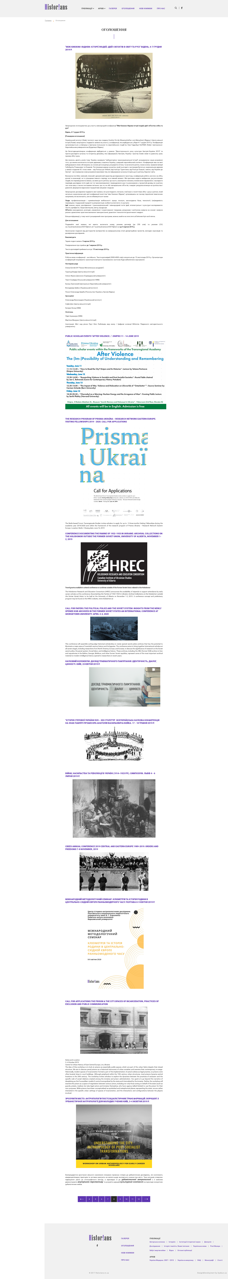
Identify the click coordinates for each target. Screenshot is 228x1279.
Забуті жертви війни (157, 1250)
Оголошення (128, 8)
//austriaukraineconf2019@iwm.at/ (81, 227)
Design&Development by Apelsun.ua (212, 1273)
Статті (220, 1260)
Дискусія (207, 1242)
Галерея (113, 8)
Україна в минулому (185, 1260)
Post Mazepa (215, 1246)
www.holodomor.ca (106, 599)
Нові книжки (145, 8)
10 (126, 1199)
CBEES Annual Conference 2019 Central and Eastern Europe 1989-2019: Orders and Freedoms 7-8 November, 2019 (111, 847)
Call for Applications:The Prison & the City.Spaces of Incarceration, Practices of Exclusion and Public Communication (112, 1002)
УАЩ (199, 1260)
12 (139, 1199)
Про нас (161, 8)
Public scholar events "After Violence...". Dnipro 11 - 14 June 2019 (102, 336)
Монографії (209, 1260)
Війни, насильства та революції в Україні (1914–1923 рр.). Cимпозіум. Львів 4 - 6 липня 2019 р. (110, 774)
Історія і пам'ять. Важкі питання (176, 1246)
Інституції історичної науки (189, 1242)
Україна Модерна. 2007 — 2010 (162, 1260)
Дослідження (155, 1246)
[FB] (182, 8)
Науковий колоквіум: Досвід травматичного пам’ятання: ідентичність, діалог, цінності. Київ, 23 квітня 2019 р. (111, 662)
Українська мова (200, 1246)
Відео (171, 1250)
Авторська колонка (157, 1242)
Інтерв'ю (172, 1242)
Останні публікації (185, 1250)
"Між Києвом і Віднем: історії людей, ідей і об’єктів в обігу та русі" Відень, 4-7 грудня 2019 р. (113, 48)
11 (132, 1199)
